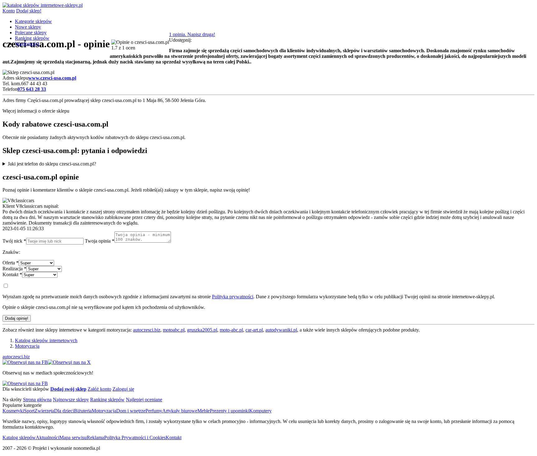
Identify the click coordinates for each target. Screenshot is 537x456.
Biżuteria (83, 410)
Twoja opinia (99, 241)
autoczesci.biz (146, 330)
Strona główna (37, 399)
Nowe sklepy (28, 27)
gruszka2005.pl (202, 330)
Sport (29, 410)
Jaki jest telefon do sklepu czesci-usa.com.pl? (52, 163)
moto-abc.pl (231, 330)
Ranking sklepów (32, 38)
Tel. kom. (11, 83)
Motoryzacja (104, 410)
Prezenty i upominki (229, 410)
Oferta (10, 262)
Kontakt (12, 274)
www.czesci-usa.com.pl (52, 78)
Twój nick (14, 241)
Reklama (95, 437)
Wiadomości (27, 43)
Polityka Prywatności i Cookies (135, 437)
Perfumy (153, 410)
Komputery (260, 410)
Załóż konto (99, 389)
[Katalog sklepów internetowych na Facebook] (25, 383)
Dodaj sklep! (28, 10)
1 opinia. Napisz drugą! (192, 34)
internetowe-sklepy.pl (61, 5)
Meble (203, 410)
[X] (69, 362)
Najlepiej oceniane (144, 399)
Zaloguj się (123, 389)
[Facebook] (25, 362)
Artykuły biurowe (179, 410)
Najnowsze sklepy (71, 399)
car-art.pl (254, 330)
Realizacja (14, 268)
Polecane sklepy (31, 32)
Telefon (9, 89)
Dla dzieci (64, 410)
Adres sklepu (15, 78)
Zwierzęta (44, 410)
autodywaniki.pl (281, 330)
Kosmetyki (13, 410)
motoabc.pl (174, 330)
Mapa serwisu (73, 437)
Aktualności (47, 437)
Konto (8, 10)
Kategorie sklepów (33, 21)
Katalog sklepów (19, 437)
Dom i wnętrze (130, 410)
